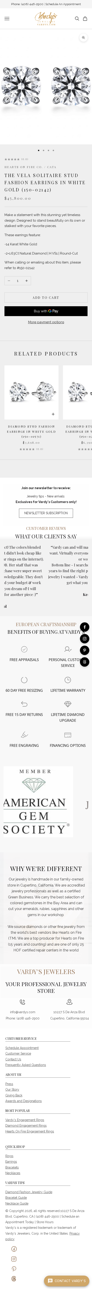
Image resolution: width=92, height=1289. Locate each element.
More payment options (46, 322)
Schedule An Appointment (63, 4)
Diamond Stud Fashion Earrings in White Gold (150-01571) (31, 431)
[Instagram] (84, 638)
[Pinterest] (84, 650)
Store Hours (45, 1222)
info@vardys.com (22, 1012)
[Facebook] (84, 627)
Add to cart (46, 297)
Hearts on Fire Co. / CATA (30, 167)
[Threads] (84, 662)
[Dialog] (24, 649)
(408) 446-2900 (32, 4)
